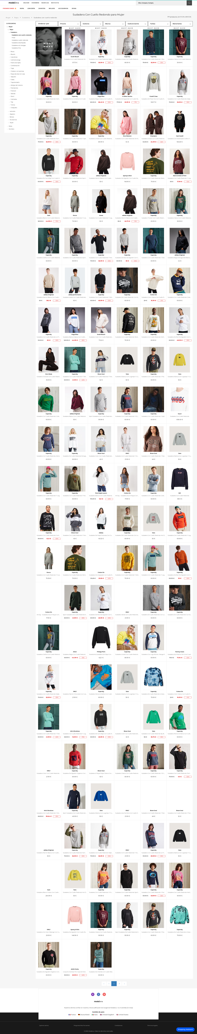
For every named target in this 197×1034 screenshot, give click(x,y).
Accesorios (63, 8)
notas (129, 1008)
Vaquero (13, 76)
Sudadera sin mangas (19, 45)
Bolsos (52, 8)
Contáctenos (118, 1025)
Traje (12, 68)
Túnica (13, 105)
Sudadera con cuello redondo (22, 35)
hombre (35, 3)
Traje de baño (15, 82)
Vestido (13, 93)
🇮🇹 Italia (94, 1015)
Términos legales (152, 1025)
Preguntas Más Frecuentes (82, 1025)
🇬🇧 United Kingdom (107, 1015)
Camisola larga (15, 60)
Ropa (22, 8)
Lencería (31, 8)
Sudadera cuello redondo (20, 40)
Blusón (13, 54)
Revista (55, 3)
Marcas (45, 3)
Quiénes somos (44, 1025)
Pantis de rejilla (16, 62)
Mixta (10, 126)
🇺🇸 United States (122, 1015)
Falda (12, 79)
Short (12, 96)
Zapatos (41, 8)
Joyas (74, 8)
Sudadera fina (16, 48)
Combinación (15, 65)
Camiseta (14, 99)
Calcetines (14, 57)
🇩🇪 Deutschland (83, 1015)
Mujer (11, 26)
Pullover (13, 91)
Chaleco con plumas (17, 71)
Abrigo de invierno (17, 85)
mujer (26, 3)
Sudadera (14, 32)
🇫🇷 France (72, 1015)
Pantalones (14, 88)
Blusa (12, 51)
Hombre (11, 129)
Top (12, 102)
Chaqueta (14, 107)
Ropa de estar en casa (18, 74)
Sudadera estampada (19, 43)
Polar (13, 37)
